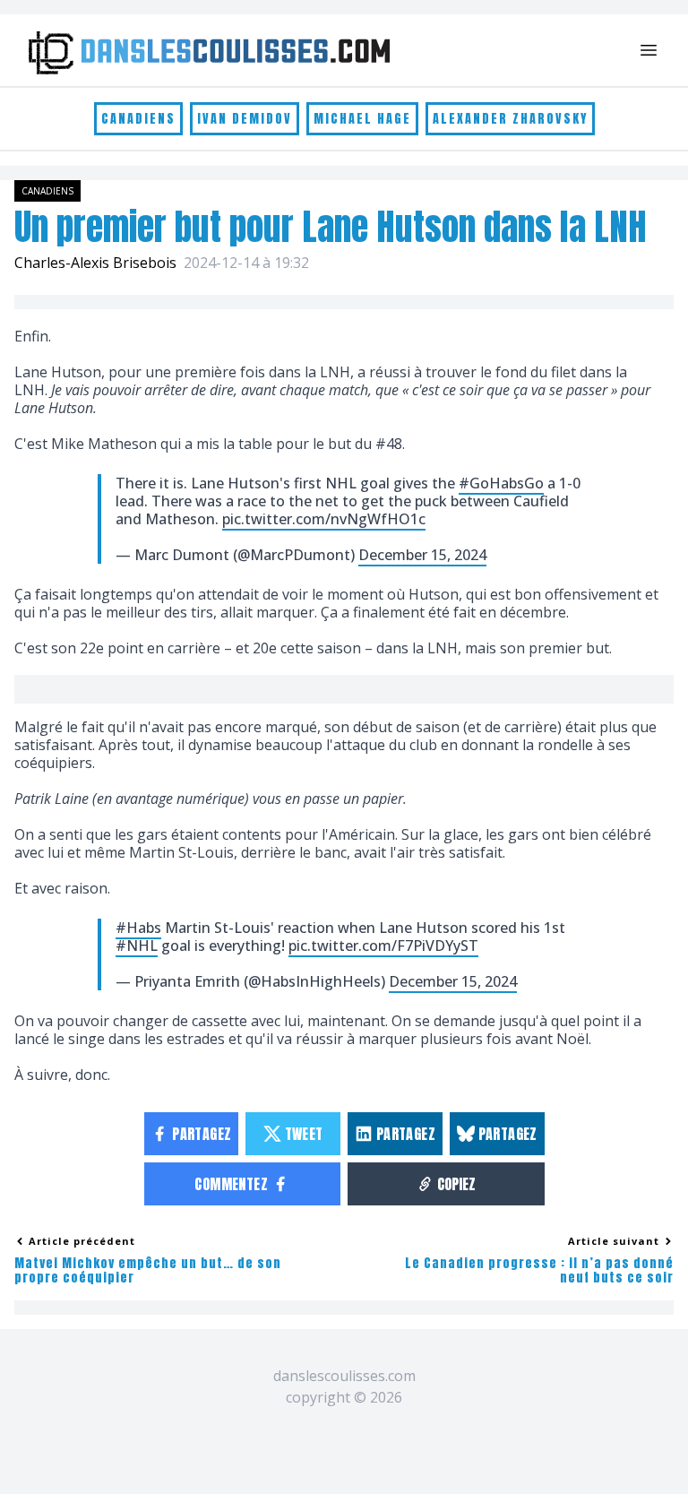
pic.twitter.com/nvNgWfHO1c (324, 519)
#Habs (138, 927)
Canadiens (138, 118)
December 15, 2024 (422, 555)
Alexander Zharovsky (510, 118)
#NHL (137, 945)
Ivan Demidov (244, 118)
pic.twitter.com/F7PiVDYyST (383, 945)
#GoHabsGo (501, 483)
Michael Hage (362, 118)
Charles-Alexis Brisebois (95, 262)
